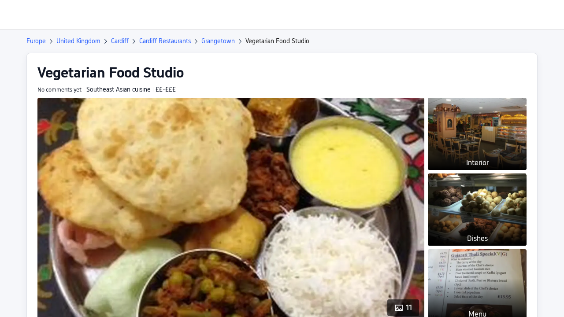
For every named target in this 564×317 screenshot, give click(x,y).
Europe (36, 40)
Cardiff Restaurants (165, 40)
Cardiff (120, 40)
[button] (490, 14)
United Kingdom (78, 40)
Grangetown (218, 40)
